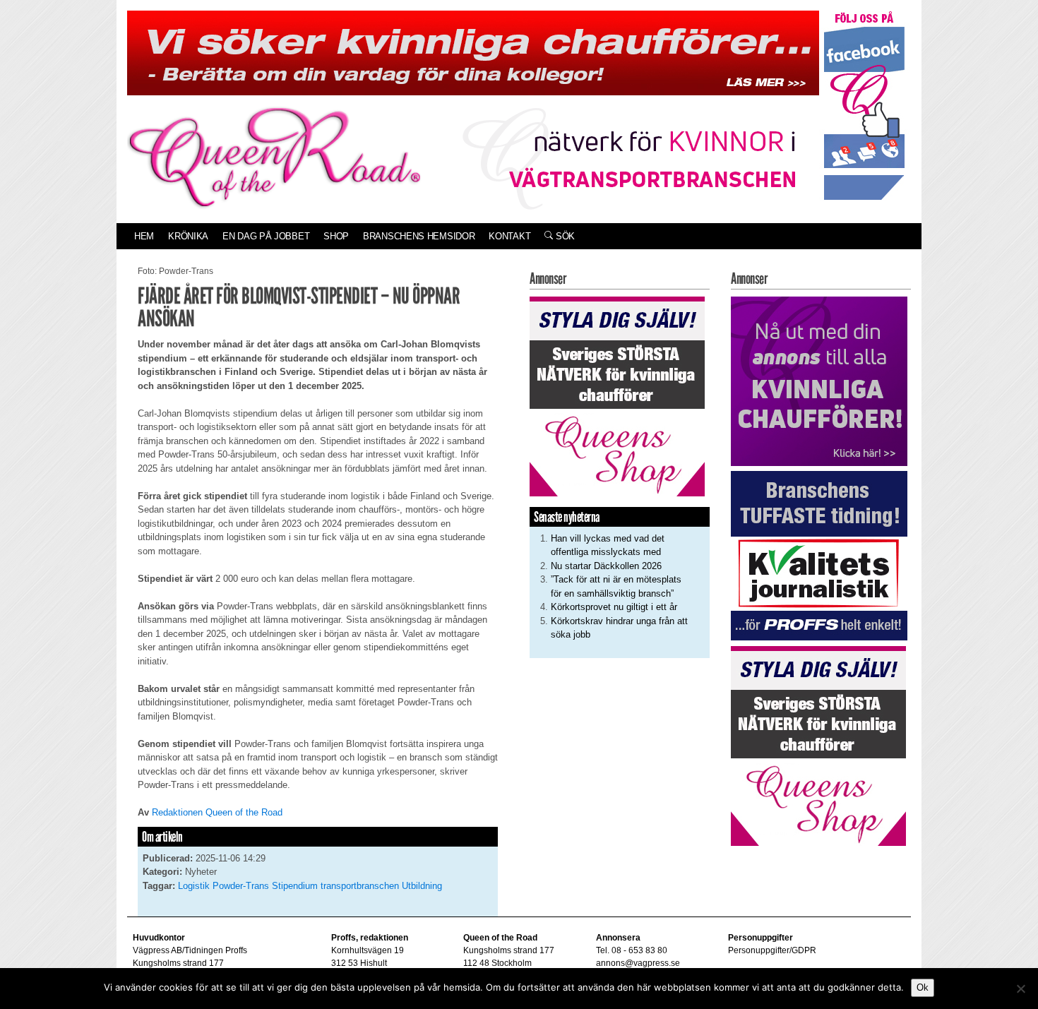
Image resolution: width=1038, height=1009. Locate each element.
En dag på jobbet (265, 236)
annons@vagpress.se (638, 963)
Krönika (188, 236)
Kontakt (509, 236)
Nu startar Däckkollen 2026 (606, 566)
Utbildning (422, 885)
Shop (336, 236)
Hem (144, 236)
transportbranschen (360, 885)
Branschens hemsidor (419, 236)
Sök (564, 236)
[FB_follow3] (864, 105)
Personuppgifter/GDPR (772, 950)
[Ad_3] (819, 380)
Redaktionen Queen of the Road (217, 812)
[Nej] (1020, 988)
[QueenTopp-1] (473, 52)
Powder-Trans (241, 885)
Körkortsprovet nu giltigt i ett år (614, 607)
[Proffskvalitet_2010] (819, 555)
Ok (923, 987)
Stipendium (295, 885)
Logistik (194, 885)
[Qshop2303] (617, 395)
